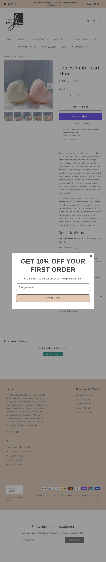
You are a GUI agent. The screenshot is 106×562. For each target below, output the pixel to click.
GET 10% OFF (53, 298)
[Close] (91, 256)
